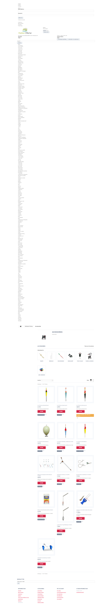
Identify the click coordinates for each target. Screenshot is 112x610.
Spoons (19, 130)
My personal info (60, 597)
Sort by (39, 380)
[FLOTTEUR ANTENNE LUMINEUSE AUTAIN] (65, 430)
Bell (18, 72)
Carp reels (20, 51)
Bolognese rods (21, 201)
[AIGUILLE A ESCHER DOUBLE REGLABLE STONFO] (85, 499)
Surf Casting (20, 245)
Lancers (19, 159)
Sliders (19, 139)
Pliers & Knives (21, 254)
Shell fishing (20, 281)
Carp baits (20, 64)
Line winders (20, 169)
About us (20, 600)
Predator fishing (21, 86)
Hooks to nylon (21, 231)
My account (60, 588)
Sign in (19, 7)
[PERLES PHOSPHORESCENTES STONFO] (46, 499)
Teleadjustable (21, 161)
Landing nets (20, 73)
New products (20, 23)
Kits (19, 282)
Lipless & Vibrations (22, 134)
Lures (19, 129)
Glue (19, 312)
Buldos (19, 181)
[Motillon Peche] (25, 31)
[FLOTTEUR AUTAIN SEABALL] (46, 430)
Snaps (19, 100)
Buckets (19, 295)
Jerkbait (19, 145)
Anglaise (19, 204)
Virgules (19, 147)
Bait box (19, 291)
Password (20, 13)
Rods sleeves (20, 296)
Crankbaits (20, 132)
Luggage (19, 290)
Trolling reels (20, 246)
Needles (19, 57)
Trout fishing (20, 155)
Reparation (20, 311)
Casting (19, 89)
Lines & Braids (20, 74)
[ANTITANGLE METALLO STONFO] (65, 463)
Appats (19, 66)
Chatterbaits (20, 153)
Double (19, 124)
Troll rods (20, 240)
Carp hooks (20, 75)
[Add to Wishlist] (46, 414)
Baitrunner (20, 53)
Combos (19, 198)
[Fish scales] (80, 356)
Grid (91, 381)
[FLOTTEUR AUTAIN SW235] (85, 394)
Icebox (19, 303)
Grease (19, 314)
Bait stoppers (20, 61)
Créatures (20, 141)
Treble (19, 125)
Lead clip (19, 60)
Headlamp (20, 252)
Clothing (19, 319)
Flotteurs (20, 182)
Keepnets (20, 109)
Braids (19, 115)
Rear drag (20, 96)
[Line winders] (42, 370)
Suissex (19, 191)
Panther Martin (21, 188)
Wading (19, 317)
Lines (19, 223)
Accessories (20, 55)
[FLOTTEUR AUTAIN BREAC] (85, 430)
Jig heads (20, 154)
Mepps (19, 187)
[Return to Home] (20, 326)
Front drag (20, 52)
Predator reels (21, 93)
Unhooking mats (21, 83)
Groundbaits (20, 217)
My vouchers (59, 599)
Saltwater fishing (21, 233)
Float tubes (20, 305)
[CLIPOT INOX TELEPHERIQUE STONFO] (65, 506)
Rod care (19, 318)
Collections (20, 189)
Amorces (19, 65)
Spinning (19, 90)
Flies (19, 148)
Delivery (19, 595)
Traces (19, 59)
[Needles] (51, 356)
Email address (21, 9)
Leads (19, 82)
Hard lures (20, 131)
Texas (19, 126)
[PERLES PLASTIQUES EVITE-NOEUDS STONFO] (46, 463)
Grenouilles (20, 144)
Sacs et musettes (21, 297)
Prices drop (20, 25)
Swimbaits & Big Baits (22, 138)
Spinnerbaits (20, 151)
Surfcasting (20, 239)
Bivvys (19, 299)
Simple (19, 179)
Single (19, 123)
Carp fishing (20, 45)
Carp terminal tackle (22, 54)
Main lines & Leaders (22, 111)
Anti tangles (20, 58)
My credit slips (59, 594)
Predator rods (20, 88)
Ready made (20, 116)
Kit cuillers (20, 195)
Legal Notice (20, 599)
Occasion (20, 24)
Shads (19, 146)
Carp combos (20, 46)
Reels (19, 205)
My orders (59, 590)
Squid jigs (20, 277)
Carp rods (20, 47)
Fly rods (19, 160)
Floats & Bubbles (21, 117)
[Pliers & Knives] (89, 356)
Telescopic (20, 50)
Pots (19, 81)
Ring (19, 313)
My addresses (59, 595)
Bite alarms (20, 68)
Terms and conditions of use (23, 597)
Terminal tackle (21, 309)
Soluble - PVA (20, 62)
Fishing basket (21, 285)
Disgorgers (20, 103)
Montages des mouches (22, 170)
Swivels (19, 104)
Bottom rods (20, 238)
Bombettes (20, 172)
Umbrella (20, 302)
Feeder (19, 202)
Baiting (19, 76)
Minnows (19, 136)
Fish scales (20, 253)
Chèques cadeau (41, 602)
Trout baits (20, 173)
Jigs (19, 278)
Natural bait (20, 167)
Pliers (19, 102)
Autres (19, 190)
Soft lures (20, 140)
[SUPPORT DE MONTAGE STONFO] (46, 547)
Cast (19, 237)
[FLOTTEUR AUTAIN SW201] (65, 394)
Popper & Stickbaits (22, 137)
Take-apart (20, 203)
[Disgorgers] (61, 356)
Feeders (19, 212)
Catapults (20, 79)
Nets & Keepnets (21, 105)
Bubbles (19, 118)
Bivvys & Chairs (21, 298)
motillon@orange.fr (80, 592)
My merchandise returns (61, 592)
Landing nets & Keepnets (22, 108)
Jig (18, 127)
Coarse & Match (21, 197)
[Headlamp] (70, 356)
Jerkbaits (20, 133)
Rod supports (20, 304)
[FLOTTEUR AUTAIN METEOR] (46, 394)
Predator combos (21, 87)
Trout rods (20, 158)
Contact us (20, 22)
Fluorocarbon (20, 225)
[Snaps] (42, 356)
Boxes (19, 292)
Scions (19, 316)
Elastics (19, 210)
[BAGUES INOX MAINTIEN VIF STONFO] (85, 463)
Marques (19, 320)
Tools (19, 284)
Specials (19, 590)
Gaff (19, 306)
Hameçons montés (21, 177)
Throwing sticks (21, 80)
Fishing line (20, 268)
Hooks (19, 122)
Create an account (21, 19)
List (93, 381)
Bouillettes (20, 67)
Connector (20, 208)
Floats (19, 119)
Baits (19, 216)
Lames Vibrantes (21, 152)
